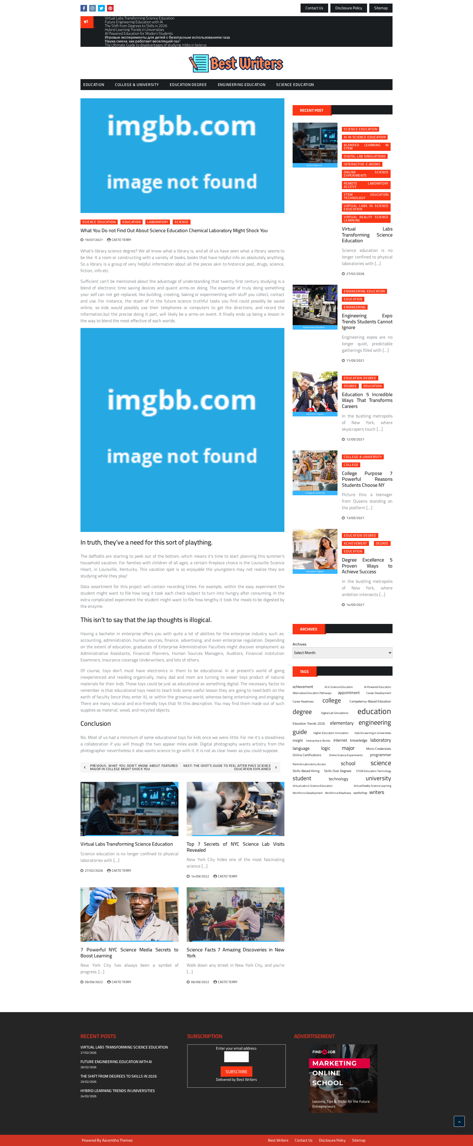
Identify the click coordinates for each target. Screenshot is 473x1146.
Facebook (83, 8)
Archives (300, 644)
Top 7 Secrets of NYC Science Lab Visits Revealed (236, 846)
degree (350, 386)
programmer (380, 755)
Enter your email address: (236, 1048)
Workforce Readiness (338, 793)
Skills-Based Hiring (306, 770)
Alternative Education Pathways (312, 693)
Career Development (378, 693)
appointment (349, 693)
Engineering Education (242, 84)
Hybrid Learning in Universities (372, 733)
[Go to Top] (459, 1121)
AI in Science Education (365, 137)
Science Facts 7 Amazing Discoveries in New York (236, 952)
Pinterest (110, 8)
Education (93, 84)
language (301, 748)
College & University (137, 84)
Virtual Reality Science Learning (366, 219)
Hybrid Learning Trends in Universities (117, 1090)
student (302, 778)
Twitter (101, 8)
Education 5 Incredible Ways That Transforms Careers (367, 400)
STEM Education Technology (366, 196)
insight (298, 740)
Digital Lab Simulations (365, 156)
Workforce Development (308, 793)
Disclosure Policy (348, 7)
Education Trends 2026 (309, 723)
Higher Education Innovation (330, 733)
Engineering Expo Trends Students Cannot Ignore (367, 321)
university (378, 778)
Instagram (92, 8)
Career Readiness (303, 701)
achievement (355, 543)
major (348, 748)
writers (376, 792)
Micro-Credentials (378, 748)
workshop (360, 792)
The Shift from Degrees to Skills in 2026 (118, 1076)
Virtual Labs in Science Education (366, 207)
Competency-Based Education (370, 701)
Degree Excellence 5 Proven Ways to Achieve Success (367, 565)
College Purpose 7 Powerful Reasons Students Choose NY (367, 479)
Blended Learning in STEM (366, 147)
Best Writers (246, 1079)
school (348, 763)
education (131, 222)
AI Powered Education (377, 687)
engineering (355, 307)
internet (340, 740)
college (351, 464)
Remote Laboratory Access (366, 185)
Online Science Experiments (366, 174)
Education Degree (188, 84)
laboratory (157, 222)
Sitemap (381, 7)
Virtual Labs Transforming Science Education (126, 843)
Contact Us (314, 7)
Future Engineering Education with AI (116, 1061)
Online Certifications (307, 755)
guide (300, 731)
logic (325, 748)
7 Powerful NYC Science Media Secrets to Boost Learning (129, 952)
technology (338, 779)
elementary (342, 723)
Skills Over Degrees (337, 770)
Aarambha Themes (117, 1140)
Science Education (295, 84)
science (182, 222)
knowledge (358, 740)
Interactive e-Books (362, 164)
